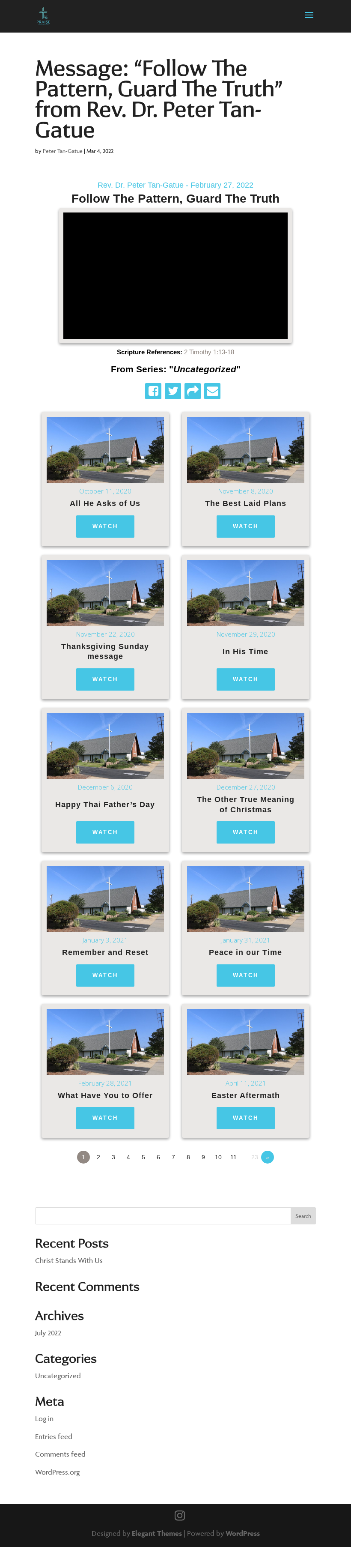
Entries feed (53, 1436)
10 (218, 1157)
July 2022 (48, 1333)
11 (233, 1157)
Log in (44, 1418)
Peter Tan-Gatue (63, 150)
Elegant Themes (157, 1533)
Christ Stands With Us (69, 1260)
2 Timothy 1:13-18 (209, 352)
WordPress (243, 1533)
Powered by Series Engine (284, 1180)
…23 (251, 1157)
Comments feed (60, 1454)
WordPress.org (57, 1472)
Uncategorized (58, 1375)
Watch (105, 526)
